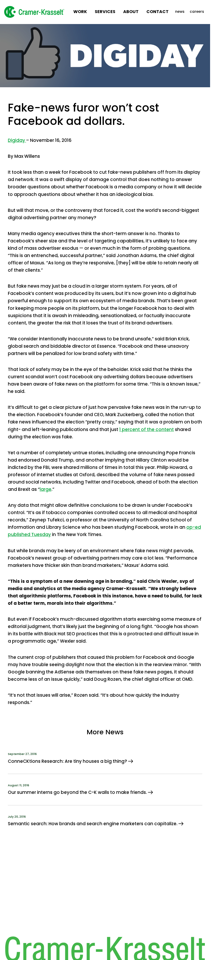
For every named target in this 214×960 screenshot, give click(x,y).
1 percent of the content (146, 429)
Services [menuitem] (105, 12)
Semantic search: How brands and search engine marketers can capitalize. (93, 824)
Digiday (17, 140)
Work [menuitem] (80, 12)
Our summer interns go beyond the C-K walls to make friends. (78, 792)
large (45, 489)
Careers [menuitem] (197, 11)
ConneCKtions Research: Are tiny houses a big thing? (68, 761)
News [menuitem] (180, 11)
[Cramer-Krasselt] (34, 12)
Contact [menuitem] (157, 12)
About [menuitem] (131, 12)
